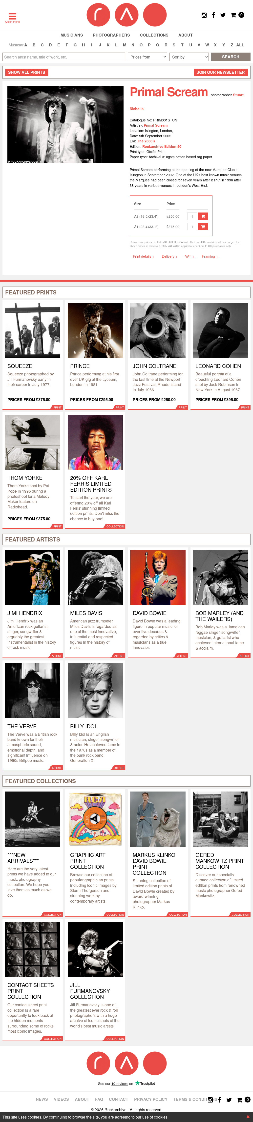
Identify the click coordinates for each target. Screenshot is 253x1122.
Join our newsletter (221, 72)
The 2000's (146, 140)
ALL (240, 45)
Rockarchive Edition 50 (161, 146)
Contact (118, 1099)
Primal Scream (156, 125)
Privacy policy (151, 1099)
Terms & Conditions (195, 1099)
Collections (154, 35)
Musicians (72, 35)
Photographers (111, 35)
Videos (61, 1099)
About (185, 35)
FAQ (99, 1099)
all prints (26, 72)
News (42, 1099)
